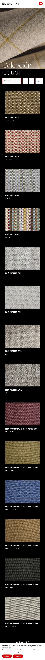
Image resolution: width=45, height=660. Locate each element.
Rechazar (18, 656)
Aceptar (6, 656)
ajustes (20, 652)
